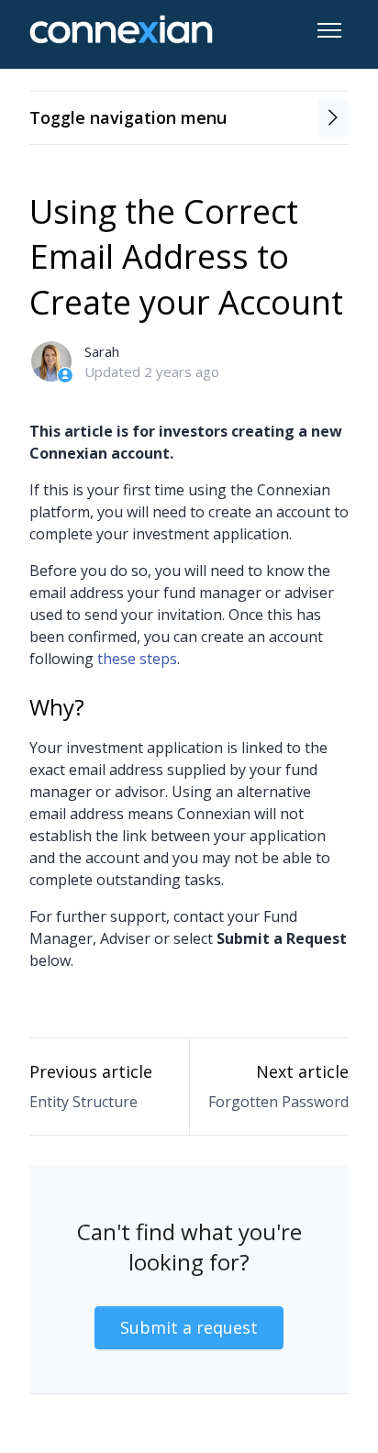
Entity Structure (83, 1102)
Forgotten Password (278, 1102)
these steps (137, 659)
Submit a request (189, 1327)
